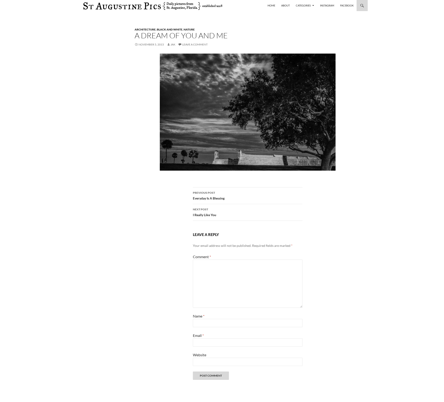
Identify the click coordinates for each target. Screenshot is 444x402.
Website (199, 355)
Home (271, 5)
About (285, 5)
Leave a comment (195, 44)
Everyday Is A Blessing (209, 195)
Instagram (327, 5)
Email (198, 335)
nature (189, 29)
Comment (202, 256)
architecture (145, 29)
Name (198, 316)
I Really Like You (204, 212)
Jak (172, 44)
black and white (169, 29)
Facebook (347, 5)
